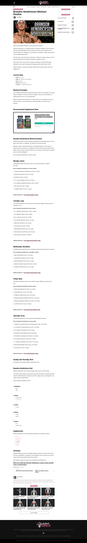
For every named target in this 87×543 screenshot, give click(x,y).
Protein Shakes (18, 438)
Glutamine (17, 443)
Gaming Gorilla (63, 540)
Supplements (43, 6)
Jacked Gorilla (57, 540)
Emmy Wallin (19, 17)
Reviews (38, 6)
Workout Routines (55, 6)
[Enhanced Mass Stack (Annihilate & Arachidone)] (24, 122)
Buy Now (44, 123)
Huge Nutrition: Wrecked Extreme (63, 32)
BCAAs (17, 436)
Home (29, 6)
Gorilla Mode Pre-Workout (62, 25)
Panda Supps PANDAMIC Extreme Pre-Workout (63, 28)
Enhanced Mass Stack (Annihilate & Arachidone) (44, 116)
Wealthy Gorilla (68, 540)
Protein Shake (18, 399)
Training (49, 6)
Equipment (33, 6)
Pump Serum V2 (60, 21)
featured (21, 467)
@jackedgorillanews (28, 483)
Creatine (17, 445)
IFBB (21, 84)
